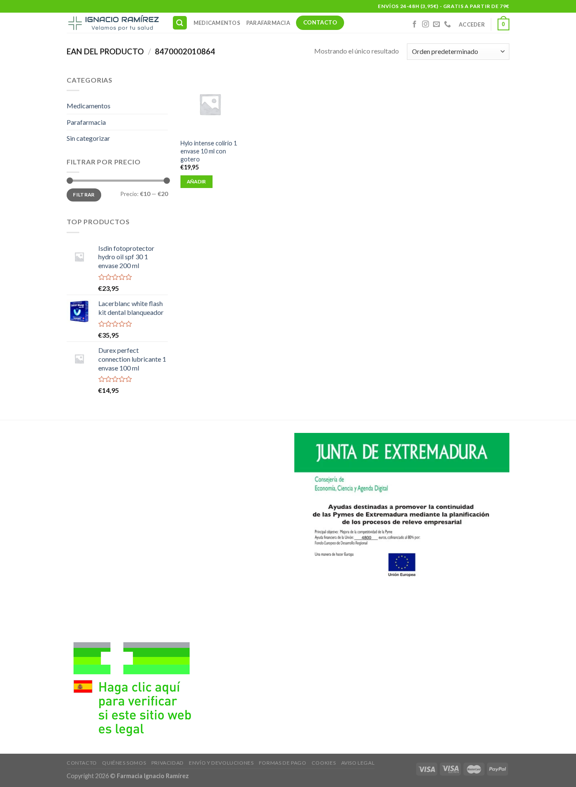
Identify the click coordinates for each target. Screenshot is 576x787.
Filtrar (84, 194)
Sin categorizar (88, 138)
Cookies (324, 763)
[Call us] (447, 24)
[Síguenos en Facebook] (414, 24)
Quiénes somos (124, 763)
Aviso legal (358, 763)
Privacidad (167, 763)
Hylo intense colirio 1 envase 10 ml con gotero (208, 151)
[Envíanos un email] (436, 24)
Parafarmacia (268, 22)
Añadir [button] (196, 181)
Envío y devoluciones (221, 763)
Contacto (82, 763)
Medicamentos (217, 22)
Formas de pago (283, 763)
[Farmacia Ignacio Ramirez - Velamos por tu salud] (113, 22)
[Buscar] (180, 23)
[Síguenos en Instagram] (425, 24)
